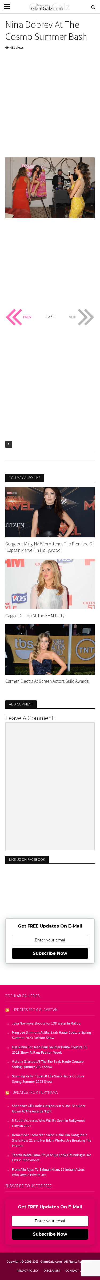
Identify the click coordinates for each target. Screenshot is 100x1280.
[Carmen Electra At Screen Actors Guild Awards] (50, 648)
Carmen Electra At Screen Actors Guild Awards (47, 681)
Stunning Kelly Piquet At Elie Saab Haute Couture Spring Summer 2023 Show (48, 1079)
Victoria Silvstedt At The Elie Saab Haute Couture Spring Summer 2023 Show (48, 1064)
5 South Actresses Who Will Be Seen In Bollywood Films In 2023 (48, 1123)
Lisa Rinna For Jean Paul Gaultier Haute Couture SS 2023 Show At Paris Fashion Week (49, 1050)
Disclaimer (52, 1271)
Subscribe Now (50, 953)
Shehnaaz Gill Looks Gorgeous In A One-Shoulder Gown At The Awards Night (48, 1109)
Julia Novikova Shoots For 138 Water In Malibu (46, 1023)
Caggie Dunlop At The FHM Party (34, 616)
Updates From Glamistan (35, 1009)
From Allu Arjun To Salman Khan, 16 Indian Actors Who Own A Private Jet (48, 1172)
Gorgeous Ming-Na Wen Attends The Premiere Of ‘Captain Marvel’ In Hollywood (49, 547)
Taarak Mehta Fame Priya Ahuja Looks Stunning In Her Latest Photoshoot (51, 1158)
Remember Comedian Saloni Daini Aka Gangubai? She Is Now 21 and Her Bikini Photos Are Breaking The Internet (51, 1140)
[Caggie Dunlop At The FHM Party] (50, 583)
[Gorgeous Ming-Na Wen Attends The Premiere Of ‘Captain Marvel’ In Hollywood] (50, 511)
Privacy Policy (27, 1271)
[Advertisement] (50, 107)
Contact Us (74, 1271)
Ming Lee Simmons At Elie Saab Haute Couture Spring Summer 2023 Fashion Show (51, 1035)
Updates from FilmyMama (35, 1092)
